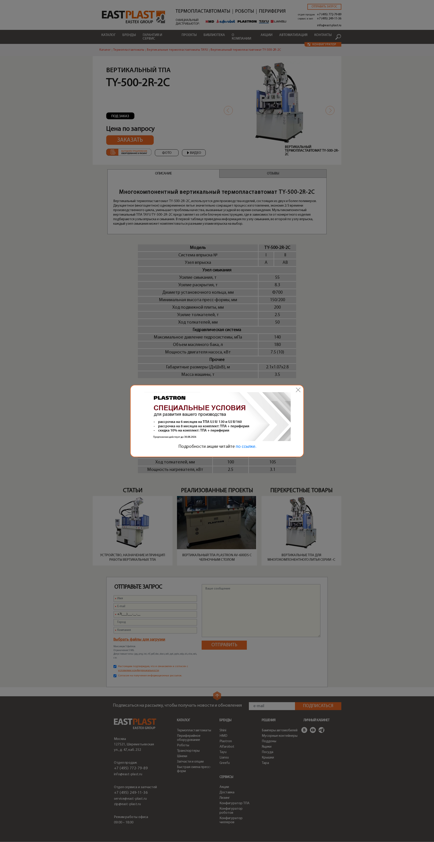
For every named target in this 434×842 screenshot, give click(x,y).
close (298, 390)
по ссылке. (246, 446)
